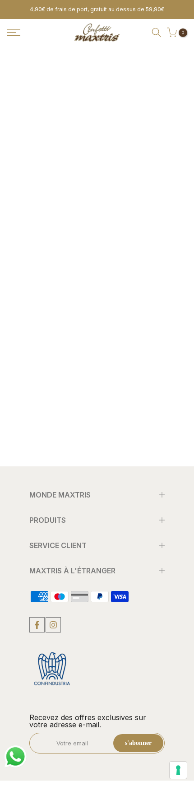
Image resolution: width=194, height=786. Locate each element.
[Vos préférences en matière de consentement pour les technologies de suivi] (178, 770)
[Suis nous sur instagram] (53, 625)
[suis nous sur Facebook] (37, 625)
